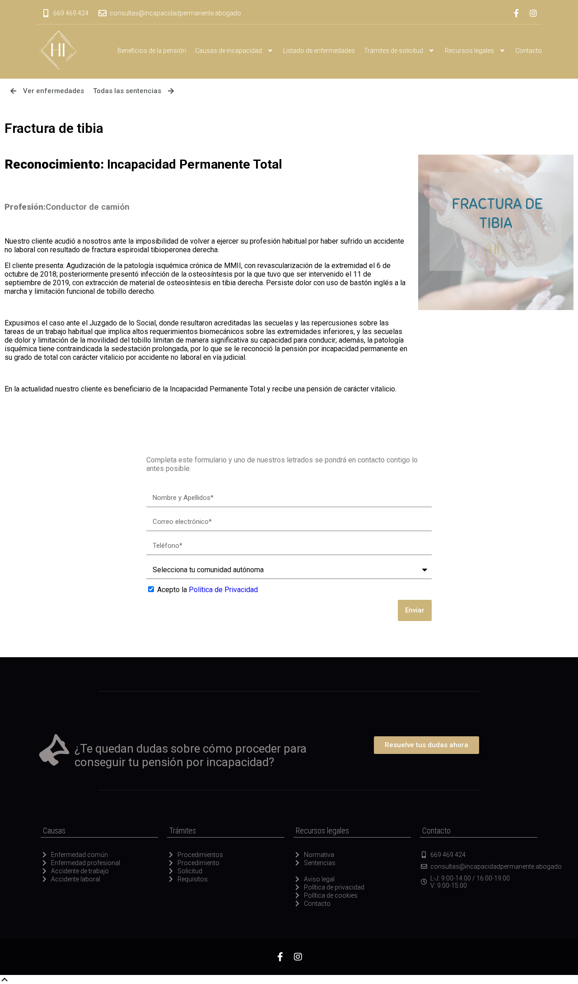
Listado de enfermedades (319, 50)
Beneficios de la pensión (151, 50)
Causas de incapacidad (228, 50)
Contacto (528, 50)
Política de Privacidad (223, 589)
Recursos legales (469, 50)
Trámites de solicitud (393, 50)
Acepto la (207, 589)
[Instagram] (533, 13)
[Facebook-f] (516, 13)
